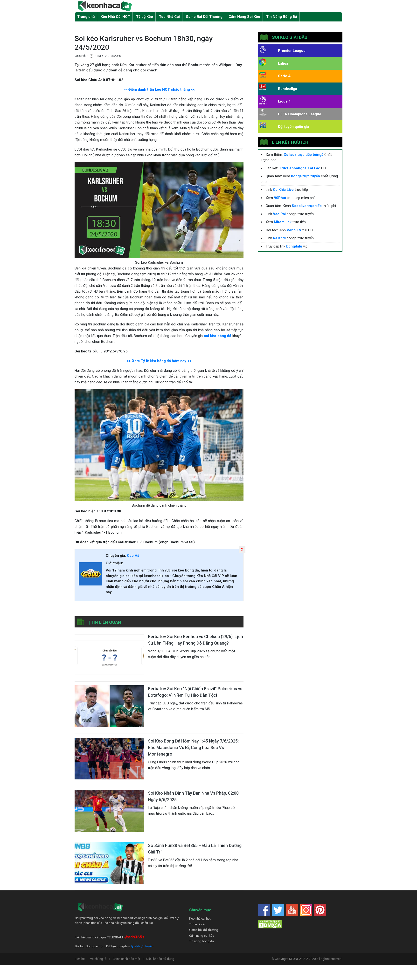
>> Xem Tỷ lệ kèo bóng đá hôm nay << (159, 361)
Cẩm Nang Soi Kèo (244, 16)
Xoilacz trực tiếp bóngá (303, 154)
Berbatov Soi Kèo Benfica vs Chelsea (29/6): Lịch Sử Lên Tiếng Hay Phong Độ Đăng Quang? (195, 640)
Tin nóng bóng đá (201, 941)
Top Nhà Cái (169, 16)
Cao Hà (133, 555)
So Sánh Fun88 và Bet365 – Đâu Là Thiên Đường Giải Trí (195, 848)
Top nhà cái (197, 924)
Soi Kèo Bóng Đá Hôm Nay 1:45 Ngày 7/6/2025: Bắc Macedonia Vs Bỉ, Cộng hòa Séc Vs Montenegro (193, 747)
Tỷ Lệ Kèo (144, 16)
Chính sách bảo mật (128, 959)
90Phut (280, 198)
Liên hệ (81, 959)
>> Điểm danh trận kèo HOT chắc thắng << (159, 89)
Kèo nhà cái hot (200, 918)
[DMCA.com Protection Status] (270, 924)
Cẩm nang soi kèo (201, 935)
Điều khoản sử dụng (160, 959)
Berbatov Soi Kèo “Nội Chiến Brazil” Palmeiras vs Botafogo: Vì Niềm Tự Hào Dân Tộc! (195, 692)
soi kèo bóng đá (217, 336)
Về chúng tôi (100, 959)
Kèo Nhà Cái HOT (115, 16)
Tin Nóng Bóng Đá (281, 16)
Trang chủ (86, 16)
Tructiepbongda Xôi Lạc (299, 168)
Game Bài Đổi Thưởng (204, 16)
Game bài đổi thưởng (203, 930)
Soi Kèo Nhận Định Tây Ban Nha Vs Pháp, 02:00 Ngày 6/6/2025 (193, 796)
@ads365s (134, 937)
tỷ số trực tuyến (142, 946)
